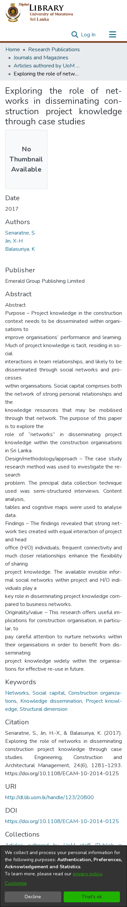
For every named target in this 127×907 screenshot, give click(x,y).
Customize (16, 883)
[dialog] (63, 876)
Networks (17, 693)
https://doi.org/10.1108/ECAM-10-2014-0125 (62, 821)
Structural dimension (43, 709)
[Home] (45, 13)
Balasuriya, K (20, 249)
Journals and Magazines (41, 57)
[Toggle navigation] (112, 34)
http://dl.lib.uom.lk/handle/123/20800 (49, 797)
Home (12, 49)
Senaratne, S (20, 233)
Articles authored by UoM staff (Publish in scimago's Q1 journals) (47, 65)
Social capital (48, 693)
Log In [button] (88, 34)
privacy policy (87, 874)
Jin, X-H (14, 241)
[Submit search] (74, 35)
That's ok (92, 897)
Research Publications (54, 49)
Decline (33, 897)
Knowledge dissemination (51, 701)
